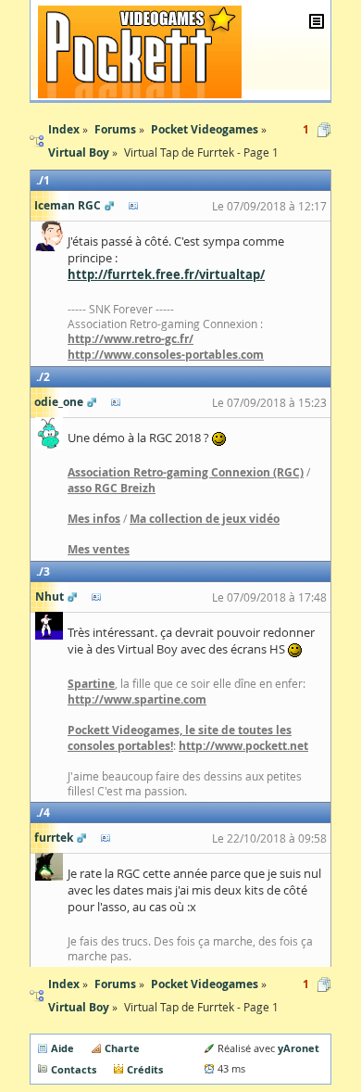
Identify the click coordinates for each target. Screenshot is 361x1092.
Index (64, 984)
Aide (62, 1048)
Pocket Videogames (204, 984)
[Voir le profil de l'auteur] (133, 206)
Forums (115, 984)
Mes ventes (99, 549)
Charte (122, 1048)
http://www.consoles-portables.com (166, 354)
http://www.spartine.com (137, 699)
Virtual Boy (78, 1007)
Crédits (145, 1069)
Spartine (91, 684)
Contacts (73, 1069)
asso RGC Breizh (112, 488)
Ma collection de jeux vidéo (205, 519)
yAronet (298, 1048)
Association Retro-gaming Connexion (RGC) (186, 472)
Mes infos (94, 519)
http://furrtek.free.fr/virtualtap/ (166, 274)
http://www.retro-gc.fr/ (130, 339)
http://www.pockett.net (243, 746)
